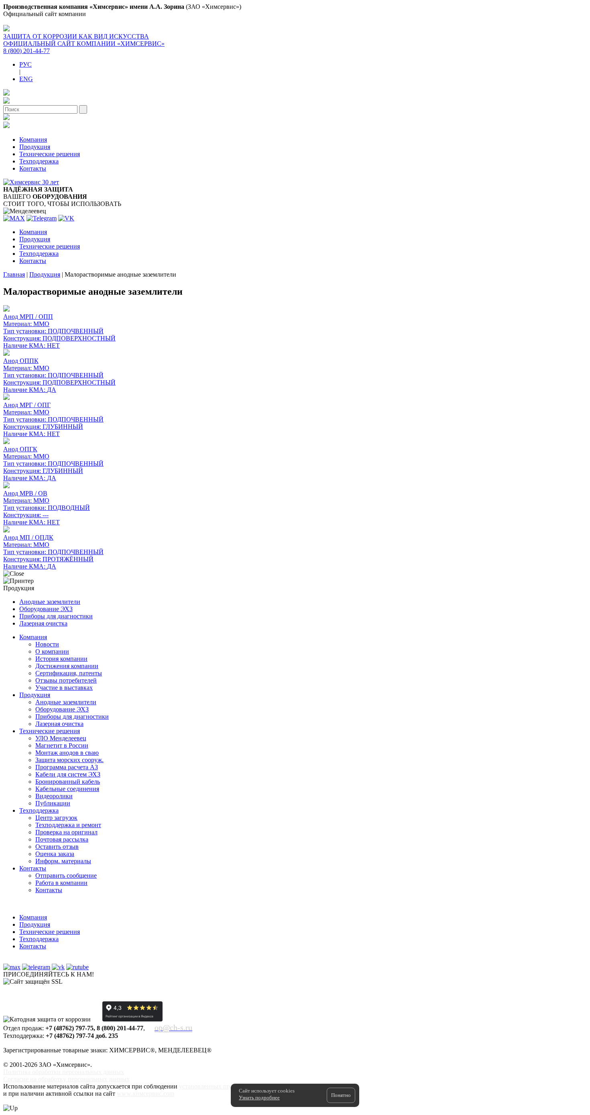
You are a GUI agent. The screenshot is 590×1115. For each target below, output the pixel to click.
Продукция (34, 146)
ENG (26, 78)
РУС (25, 64)
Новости (47, 644)
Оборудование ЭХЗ (46, 608)
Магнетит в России (61, 745)
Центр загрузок (56, 817)
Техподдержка (39, 161)
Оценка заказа (54, 853)
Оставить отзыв (57, 846)
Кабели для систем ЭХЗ (67, 774)
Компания (33, 139)
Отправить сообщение (66, 875)
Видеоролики (54, 796)
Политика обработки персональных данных (63, 1071)
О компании (52, 651)
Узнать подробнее (259, 1098)
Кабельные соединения (67, 788)
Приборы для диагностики (56, 616)
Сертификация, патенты (68, 673)
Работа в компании (61, 882)
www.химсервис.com (145, 1093)
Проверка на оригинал (66, 832)
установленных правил (211, 1086)
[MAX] (14, 218)
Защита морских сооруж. (69, 759)
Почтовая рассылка (61, 839)
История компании (61, 658)
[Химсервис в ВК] (58, 967)
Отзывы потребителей (66, 680)
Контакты (32, 168)
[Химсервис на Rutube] (77, 967)
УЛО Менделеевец (60, 738)
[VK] (66, 218)
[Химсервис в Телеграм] (36, 967)
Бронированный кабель (67, 781)
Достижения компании (66, 665)
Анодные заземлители (49, 601)
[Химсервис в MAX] (11, 967)
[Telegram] (41, 218)
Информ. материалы (63, 861)
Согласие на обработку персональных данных (66, 1079)
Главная (14, 274)
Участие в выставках (64, 687)
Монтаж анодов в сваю (67, 752)
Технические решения (49, 154)
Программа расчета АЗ (66, 767)
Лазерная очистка (43, 623)
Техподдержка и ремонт (68, 824)
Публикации (52, 803)
